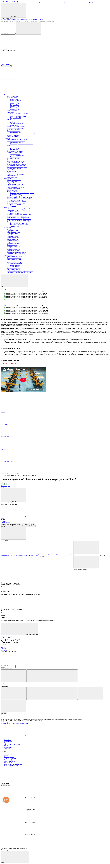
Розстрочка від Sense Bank (84, 2)
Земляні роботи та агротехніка (12, 188)
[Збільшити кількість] (86, 562)
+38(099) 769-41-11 (6, 64)
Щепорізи (6, 207)
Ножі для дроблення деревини (18, 223)
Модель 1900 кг (14, 106)
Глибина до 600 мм (15, 132)
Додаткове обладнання (16, 123)
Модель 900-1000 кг (15, 100)
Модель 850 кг (14, 99)
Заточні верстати (15, 266)
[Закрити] (13, 533)
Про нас (3, 2)
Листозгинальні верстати (17, 155)
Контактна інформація (33, 2)
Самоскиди (13, 122)
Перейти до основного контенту (9, 1)
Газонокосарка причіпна (17, 196)
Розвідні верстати (15, 265)
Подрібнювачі (8, 227)
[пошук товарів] (28, 28)
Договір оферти (54, 2)
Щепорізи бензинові (16, 211)
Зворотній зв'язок (5, 785)
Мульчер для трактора (16, 194)
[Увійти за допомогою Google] (39, 675)
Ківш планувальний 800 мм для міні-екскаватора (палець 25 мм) (55, 554)
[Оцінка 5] (13, 706)
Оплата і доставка (10, 2)
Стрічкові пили (8, 255)
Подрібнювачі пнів (15, 204)
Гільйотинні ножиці (15, 157)
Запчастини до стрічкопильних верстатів (21, 144)
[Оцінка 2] (39, 693)
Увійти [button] (2, 518)
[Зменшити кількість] (86, 547)
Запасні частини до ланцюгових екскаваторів (22, 133)
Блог (93, 2)
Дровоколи (13, 206)
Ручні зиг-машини (15, 154)
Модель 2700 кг (14, 107)
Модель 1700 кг (14, 105)
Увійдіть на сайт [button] (5, 502)
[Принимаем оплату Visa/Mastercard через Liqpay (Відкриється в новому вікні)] (14, 723)
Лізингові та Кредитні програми (68, 2)
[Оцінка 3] (65, 693)
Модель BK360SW (15, 118)
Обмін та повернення (21, 2)
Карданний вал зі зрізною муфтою (19, 224)
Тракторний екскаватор (16, 200)
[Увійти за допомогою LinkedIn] (65, 675)
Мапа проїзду (4, 850)
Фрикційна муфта (15, 226)
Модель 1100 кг (14, 102)
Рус (5, 289)
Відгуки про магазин (44, 2)
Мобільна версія (29, 735)
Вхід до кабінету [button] (8, 754)
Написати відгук (5, 486)
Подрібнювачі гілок (15, 213)
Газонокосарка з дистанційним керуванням (22, 193)
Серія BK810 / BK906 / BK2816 (19, 115)
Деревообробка (8, 178)
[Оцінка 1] (13, 693)
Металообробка (8, 138)
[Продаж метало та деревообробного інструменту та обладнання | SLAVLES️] (9, 717)
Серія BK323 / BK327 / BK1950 (19, 113)
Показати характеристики (9, 363)
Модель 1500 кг (14, 103)
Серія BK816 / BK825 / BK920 (18, 116)
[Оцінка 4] (90, 693)
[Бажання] (55, 73)
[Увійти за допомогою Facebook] (13, 675)
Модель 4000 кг (14, 109)
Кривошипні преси (15, 148)
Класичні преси (14, 149)
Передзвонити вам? (6, 65)
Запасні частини (14, 125)
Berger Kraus (7, 94)
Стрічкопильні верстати (16, 142)
